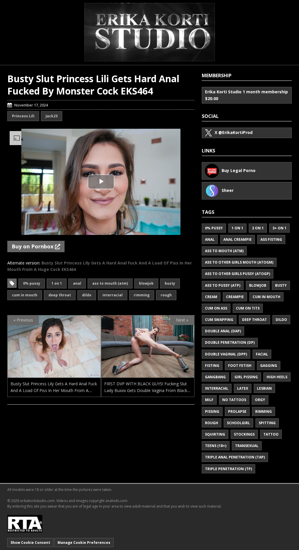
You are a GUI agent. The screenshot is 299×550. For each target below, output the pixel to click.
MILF (209, 399)
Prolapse (237, 411)
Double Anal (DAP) (223, 331)
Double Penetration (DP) (230, 342)
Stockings (244, 434)
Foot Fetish (239, 365)
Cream (211, 296)
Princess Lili (23, 116)
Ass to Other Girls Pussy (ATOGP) (237, 273)
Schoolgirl (238, 422)
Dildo (86, 295)
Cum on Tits (248, 308)
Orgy (260, 399)
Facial (262, 354)
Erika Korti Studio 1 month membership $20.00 (246, 95)
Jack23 (52, 116)
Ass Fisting (271, 239)
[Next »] (147, 374)
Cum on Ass (216, 308)
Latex (242, 388)
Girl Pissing (246, 376)
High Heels (277, 376)
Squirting (215, 434)
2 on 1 (258, 228)
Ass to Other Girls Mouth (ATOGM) (239, 262)
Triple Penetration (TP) (228, 468)
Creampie (235, 296)
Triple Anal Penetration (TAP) (235, 457)
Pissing (212, 411)
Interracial (112, 295)
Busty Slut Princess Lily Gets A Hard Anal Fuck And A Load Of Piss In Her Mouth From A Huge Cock (54, 390)
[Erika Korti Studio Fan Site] (149, 32)
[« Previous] (54, 374)
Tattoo (271, 434)
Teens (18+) (215, 445)
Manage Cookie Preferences (84, 542)
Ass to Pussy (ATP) (222, 285)
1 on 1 (56, 283)
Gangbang (215, 376)
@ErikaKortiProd (234, 132)
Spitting (267, 422)
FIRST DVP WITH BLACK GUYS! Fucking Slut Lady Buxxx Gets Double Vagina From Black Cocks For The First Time (145, 390)
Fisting (212, 365)
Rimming (142, 295)
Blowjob (146, 283)
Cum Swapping (219, 319)
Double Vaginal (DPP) (226, 354)
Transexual (246, 445)
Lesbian (264, 388)
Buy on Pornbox (33, 246)
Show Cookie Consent (30, 542)
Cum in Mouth (24, 295)
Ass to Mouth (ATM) (110, 283)
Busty (170, 283)
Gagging (268, 365)
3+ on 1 (279, 228)
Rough (166, 295)
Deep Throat (59, 295)
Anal (77, 283)
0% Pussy (31, 283)
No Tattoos (234, 399)
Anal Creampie (237, 239)
